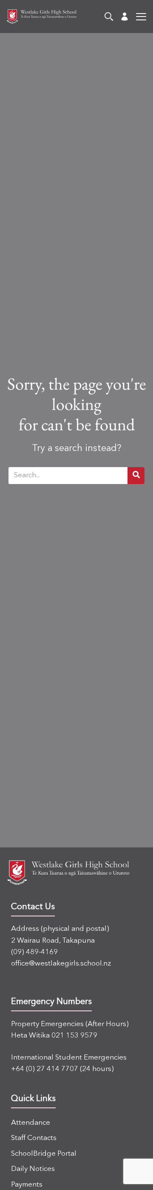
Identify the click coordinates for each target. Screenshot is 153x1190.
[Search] (109, 16)
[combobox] (68, 475)
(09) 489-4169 (34, 952)
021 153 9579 (74, 1035)
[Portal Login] (124, 16)
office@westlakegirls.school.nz (61, 963)
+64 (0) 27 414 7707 (44, 1069)
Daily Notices (33, 1169)
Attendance (30, 1122)
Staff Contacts (34, 1138)
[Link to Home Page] (38, 16)
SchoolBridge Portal (43, 1153)
